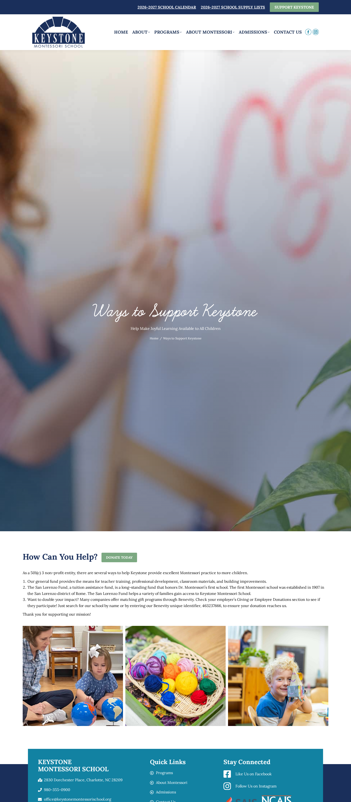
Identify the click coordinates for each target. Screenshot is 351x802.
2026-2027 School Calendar (167, 7)
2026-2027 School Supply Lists (233, 7)
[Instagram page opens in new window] (316, 32)
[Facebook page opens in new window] (308, 32)
